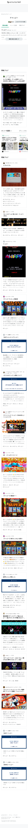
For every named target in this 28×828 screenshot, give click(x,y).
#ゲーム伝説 (13, 122)
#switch (19, 724)
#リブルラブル (6, 199)
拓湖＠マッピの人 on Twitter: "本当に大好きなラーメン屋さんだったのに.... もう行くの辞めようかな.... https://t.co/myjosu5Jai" (9, 139)
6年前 (17, 730)
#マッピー (19, 122)
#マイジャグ (6, 487)
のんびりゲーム (9, 241)
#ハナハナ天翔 (17, 529)
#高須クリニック (7, 647)
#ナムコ (21, 403)
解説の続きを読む (13, 39)
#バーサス (10, 568)
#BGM (16, 680)
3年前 (16, 163)
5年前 (16, 574)
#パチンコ (11, 649)
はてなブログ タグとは (6, 817)
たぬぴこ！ (8, 211)
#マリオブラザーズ (7, 205)
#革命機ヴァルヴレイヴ (18, 647)
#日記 (4, 403)
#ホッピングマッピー (8, 363)
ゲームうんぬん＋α (10, 574)
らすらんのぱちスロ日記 (11, 613)
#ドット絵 (11, 680)
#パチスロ (17, 649)
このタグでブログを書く (20, 21)
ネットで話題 (13, 25)
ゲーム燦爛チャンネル (10, 334)
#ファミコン (14, 235)
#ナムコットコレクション (9, 724)
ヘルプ (13, 817)
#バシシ (13, 199)
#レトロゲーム (6, 124)
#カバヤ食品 (6, 122)
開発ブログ (18, 817)
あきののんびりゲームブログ (12, 687)
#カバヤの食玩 (14, 124)
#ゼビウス (15, 205)
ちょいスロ (8, 296)
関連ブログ (22, 25)
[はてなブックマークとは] (11, 131)
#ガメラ (11, 485)
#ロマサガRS (6, 607)
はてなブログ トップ (7, 14)
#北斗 (15, 568)
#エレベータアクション (9, 201)
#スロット (15, 403)
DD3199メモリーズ (10, 163)
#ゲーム (12, 607)
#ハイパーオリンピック (9, 203)
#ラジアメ (5, 405)
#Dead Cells (6, 605)
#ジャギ (5, 568)
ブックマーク (5, 135)
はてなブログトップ (5, 818)
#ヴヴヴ (23, 649)
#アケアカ (11, 290)
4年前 (15, 373)
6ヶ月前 (14, 77)
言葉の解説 (5, 25)
